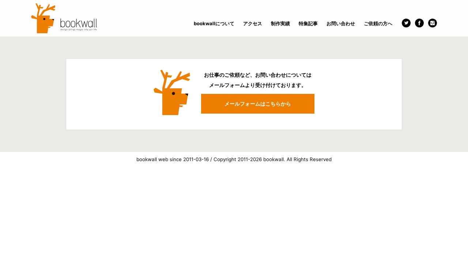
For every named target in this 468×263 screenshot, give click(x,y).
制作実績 (280, 23)
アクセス (252, 23)
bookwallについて (214, 23)
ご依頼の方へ (378, 23)
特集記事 (308, 23)
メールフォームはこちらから (257, 103)
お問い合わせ (341, 23)
